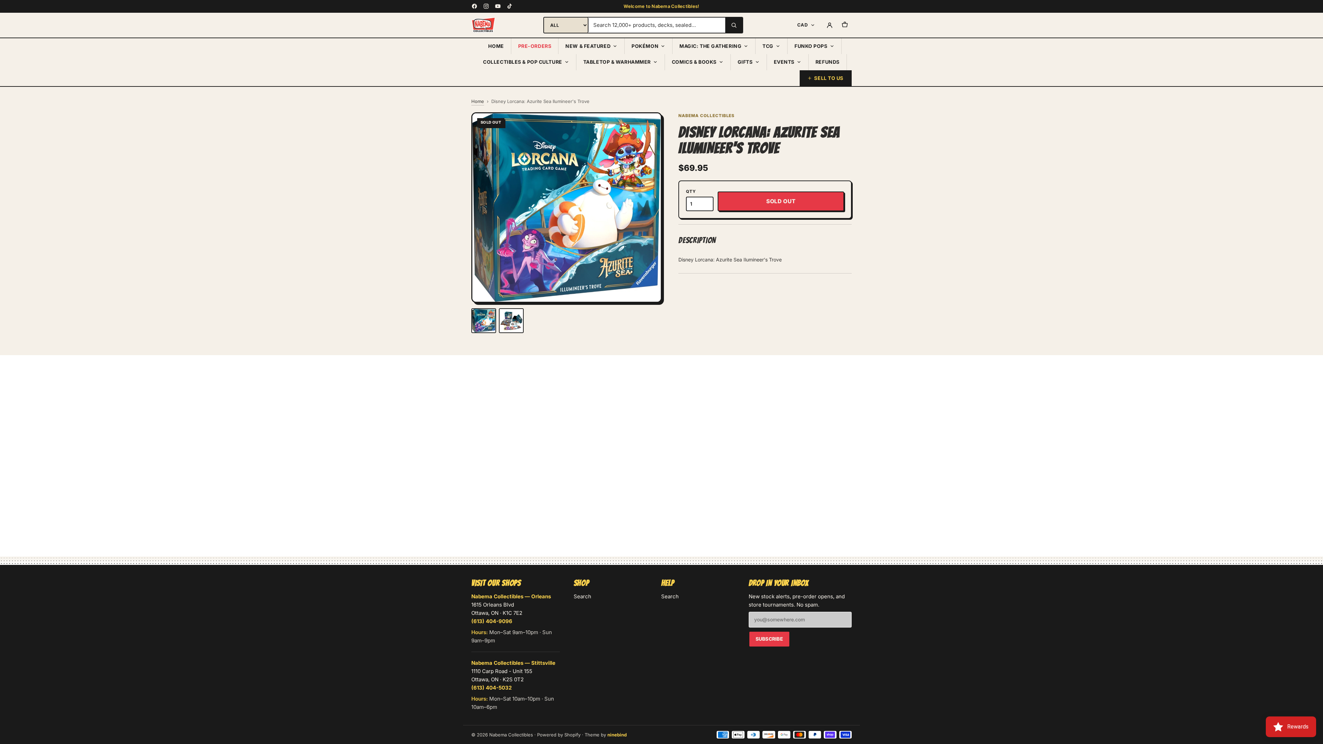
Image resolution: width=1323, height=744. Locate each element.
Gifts (745, 62)
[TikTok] (509, 6)
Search (582, 596)
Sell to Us (828, 78)
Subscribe (769, 639)
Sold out (781, 201)
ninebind (617, 734)
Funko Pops (811, 46)
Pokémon (645, 46)
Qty (691, 191)
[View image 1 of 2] (483, 320)
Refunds (828, 62)
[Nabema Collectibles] (483, 25)
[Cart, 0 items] (845, 25)
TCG (767, 46)
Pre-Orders (535, 46)
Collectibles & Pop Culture (522, 62)
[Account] (830, 25)
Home (496, 46)
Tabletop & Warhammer (617, 62)
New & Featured (588, 46)
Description (697, 240)
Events (784, 62)
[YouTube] (498, 6)
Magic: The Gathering (710, 46)
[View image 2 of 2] (511, 320)
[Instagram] (486, 6)
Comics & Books (694, 62)
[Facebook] (474, 6)
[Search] (733, 25)
